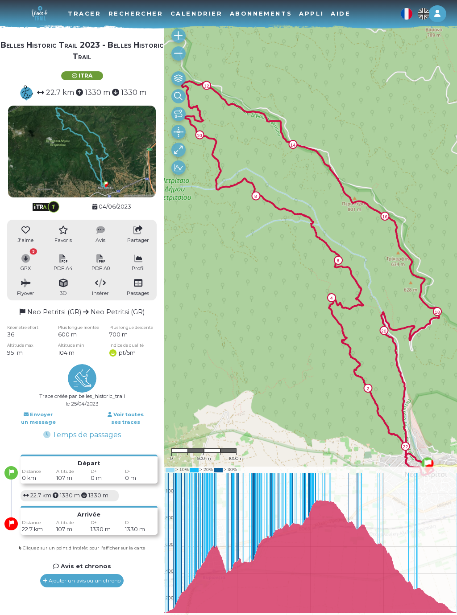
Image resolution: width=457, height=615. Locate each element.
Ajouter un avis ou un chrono (83, 581)
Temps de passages (85, 434)
